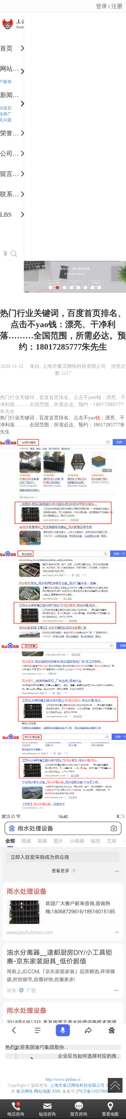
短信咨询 (47, 1114)
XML (56, 1091)
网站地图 (42, 1091)
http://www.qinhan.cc (63, 1079)
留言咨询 (78, 1114)
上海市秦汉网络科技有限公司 (77, 1085)
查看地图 (110, 1114)
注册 (116, 6)
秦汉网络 (24, 1091)
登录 (101, 6)
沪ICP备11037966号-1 (95, 1091)
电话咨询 (15, 1114)
